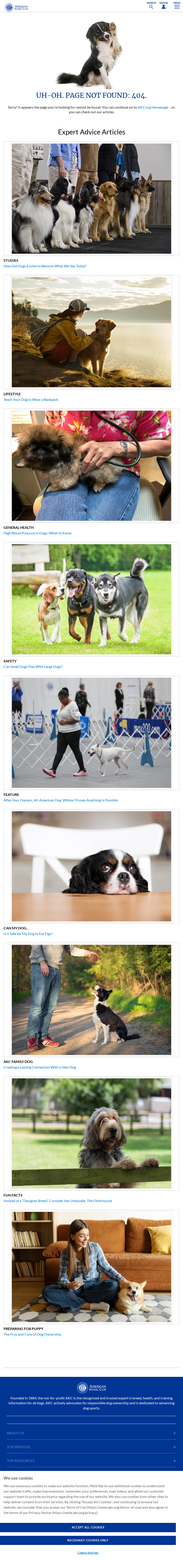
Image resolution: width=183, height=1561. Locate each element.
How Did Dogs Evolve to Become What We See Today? (45, 266)
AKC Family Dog (18, 1061)
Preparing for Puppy (23, 1328)
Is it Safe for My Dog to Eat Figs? (28, 933)
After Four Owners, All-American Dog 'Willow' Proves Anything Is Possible (61, 800)
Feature (11, 794)
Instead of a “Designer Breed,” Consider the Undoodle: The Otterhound (58, 1201)
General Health (19, 527)
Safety (10, 661)
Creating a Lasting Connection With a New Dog (40, 1067)
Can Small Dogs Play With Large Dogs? (33, 666)
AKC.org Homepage (153, 107)
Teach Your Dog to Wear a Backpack (31, 399)
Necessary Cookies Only (87, 1540)
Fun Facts (13, 1195)
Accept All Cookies (88, 1527)
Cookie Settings (87, 1553)
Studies (11, 260)
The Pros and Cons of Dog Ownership (32, 1334)
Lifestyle (12, 394)
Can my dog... (16, 928)
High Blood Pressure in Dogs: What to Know (37, 533)
